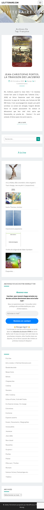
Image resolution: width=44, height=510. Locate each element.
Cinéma (8, 386)
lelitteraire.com (10, 2)
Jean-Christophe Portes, (22, 75)
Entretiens (9, 408)
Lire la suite (22, 122)
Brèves (8, 377)
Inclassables (10, 427)
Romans (8, 468)
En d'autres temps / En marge (16, 404)
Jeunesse (9, 431)
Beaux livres (10, 372)
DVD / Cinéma (10, 395)
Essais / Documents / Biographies (17, 422)
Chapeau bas (10, 381)
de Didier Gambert (19, 250)
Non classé (9, 440)
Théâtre (8, 477)
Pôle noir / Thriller (12, 463)
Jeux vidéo (9, 436)
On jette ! (9, 449)
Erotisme (9, 413)
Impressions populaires (14, 229)
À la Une (8, 358)
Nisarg (22, 507)
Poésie (8, 459)
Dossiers (9, 390)
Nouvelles (9, 445)
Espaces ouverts (11, 417)
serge (29, 81)
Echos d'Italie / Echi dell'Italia (16, 399)
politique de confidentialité (18, 306)
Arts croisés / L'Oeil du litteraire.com (18, 363)
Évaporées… (10, 271)
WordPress (30, 505)
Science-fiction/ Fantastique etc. (17, 472)
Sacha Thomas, (14, 207)
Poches (8, 454)
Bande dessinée (11, 367)
